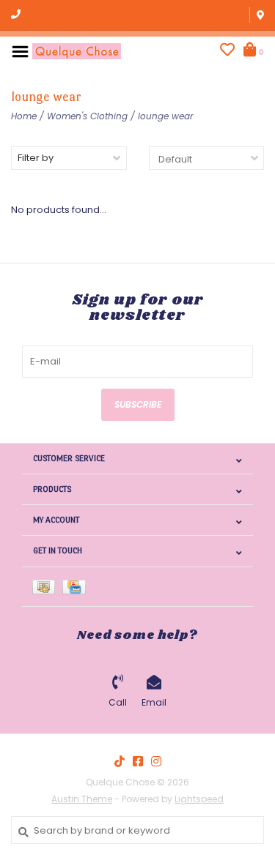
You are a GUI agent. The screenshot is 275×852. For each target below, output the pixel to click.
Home (24, 116)
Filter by (36, 158)
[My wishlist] (227, 52)
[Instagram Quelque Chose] (156, 761)
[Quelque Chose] (76, 51)
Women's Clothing (87, 116)
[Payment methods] (47, 586)
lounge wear (165, 116)
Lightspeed (199, 799)
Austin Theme (81, 799)
